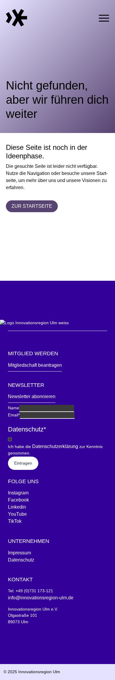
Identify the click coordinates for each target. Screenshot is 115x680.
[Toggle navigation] (104, 17)
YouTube (17, 514)
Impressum (19, 552)
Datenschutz (21, 559)
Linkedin (17, 506)
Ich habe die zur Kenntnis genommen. (55, 449)
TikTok (15, 521)
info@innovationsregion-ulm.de (40, 597)
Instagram (18, 492)
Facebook (18, 499)
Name (13, 407)
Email (14, 415)
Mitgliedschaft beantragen (35, 365)
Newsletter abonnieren (31, 396)
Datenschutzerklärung (55, 446)
